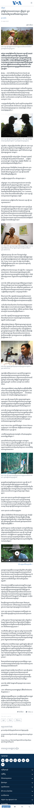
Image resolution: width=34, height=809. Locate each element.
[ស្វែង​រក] (29, 806)
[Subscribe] (3, 764)
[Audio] (22, 806)
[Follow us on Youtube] (11, 760)
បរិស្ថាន (3, 8)
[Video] (15, 806)
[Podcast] (27, 760)
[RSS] (23, 760)
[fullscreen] (31, 560)
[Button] (29, 25)
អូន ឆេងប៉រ (3, 18)
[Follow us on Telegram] (19, 760)
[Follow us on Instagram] (15, 760)
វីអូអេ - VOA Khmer (11, 549)
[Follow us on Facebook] (3, 760)
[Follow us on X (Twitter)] (7, 760)
